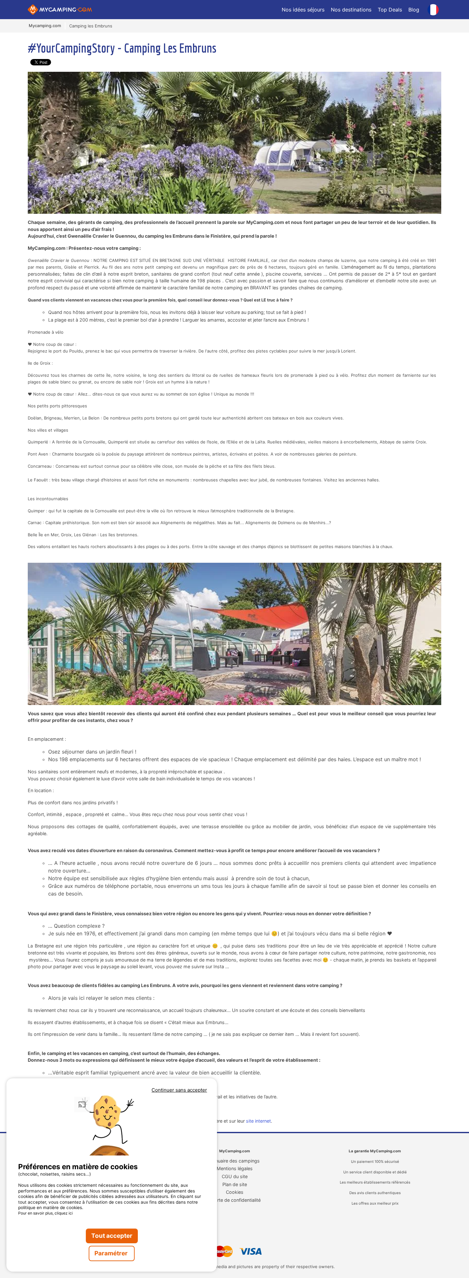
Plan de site (234, 1184)
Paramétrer (111, 1253)
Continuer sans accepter (179, 1090)
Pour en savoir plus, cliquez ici (45, 1213)
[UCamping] (153, 9)
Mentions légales (235, 1168)
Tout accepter (111, 1235)
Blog (413, 9)
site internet (258, 1121)
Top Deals (390, 9)
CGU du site (235, 1176)
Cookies (234, 1192)
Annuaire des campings (235, 1160)
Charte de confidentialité (235, 1200)
